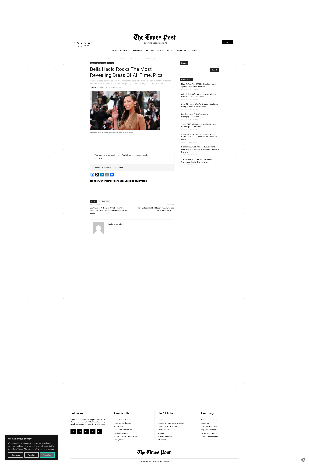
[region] (31, 447)
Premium (110, 63)
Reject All (31, 455)
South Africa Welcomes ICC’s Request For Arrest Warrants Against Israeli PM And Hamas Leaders (109, 210)
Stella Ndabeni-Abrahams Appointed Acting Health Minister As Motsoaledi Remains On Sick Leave (199, 136)
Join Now (98, 158)
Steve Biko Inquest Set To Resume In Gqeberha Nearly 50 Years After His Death (199, 105)
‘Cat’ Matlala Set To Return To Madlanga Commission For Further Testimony (197, 160)
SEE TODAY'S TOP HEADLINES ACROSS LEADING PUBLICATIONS (118, 181)
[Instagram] (78, 43)
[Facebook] (74, 43)
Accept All (47, 455)
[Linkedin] (81, 43)
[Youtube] (89, 43)
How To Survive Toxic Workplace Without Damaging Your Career (197, 115)
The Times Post (104, 201)
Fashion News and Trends (105, 59)
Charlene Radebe (98, 88)
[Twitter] (85, 43)
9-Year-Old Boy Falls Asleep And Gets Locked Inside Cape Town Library (198, 125)
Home (92, 59)
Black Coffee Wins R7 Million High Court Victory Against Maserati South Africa (199, 85)
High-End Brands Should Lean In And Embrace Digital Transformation (156, 209)
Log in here (118, 167)
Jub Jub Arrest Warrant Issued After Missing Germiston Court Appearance (198, 95)
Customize (16, 455)
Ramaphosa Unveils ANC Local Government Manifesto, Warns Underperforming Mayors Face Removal (200, 149)
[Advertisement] (154, 16)
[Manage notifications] (303, 460)
